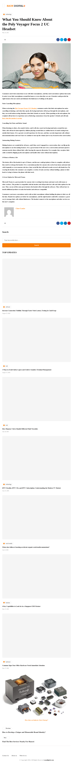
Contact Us (5, 755)
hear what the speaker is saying (12, 118)
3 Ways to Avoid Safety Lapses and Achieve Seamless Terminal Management (26, 370)
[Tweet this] (61, 39)
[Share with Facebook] (58, 39)
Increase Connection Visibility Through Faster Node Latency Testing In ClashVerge (29, 310)
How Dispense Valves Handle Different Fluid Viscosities (20, 429)
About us (14, 755)
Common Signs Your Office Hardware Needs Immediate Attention (23, 665)
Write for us (23, 755)
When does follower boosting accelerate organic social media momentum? (25, 547)
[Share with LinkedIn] (65, 39)
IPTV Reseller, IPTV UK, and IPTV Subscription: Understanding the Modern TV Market (31, 488)
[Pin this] (69, 39)
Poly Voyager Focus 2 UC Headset (25, 108)
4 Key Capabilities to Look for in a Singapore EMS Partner (21, 606)
